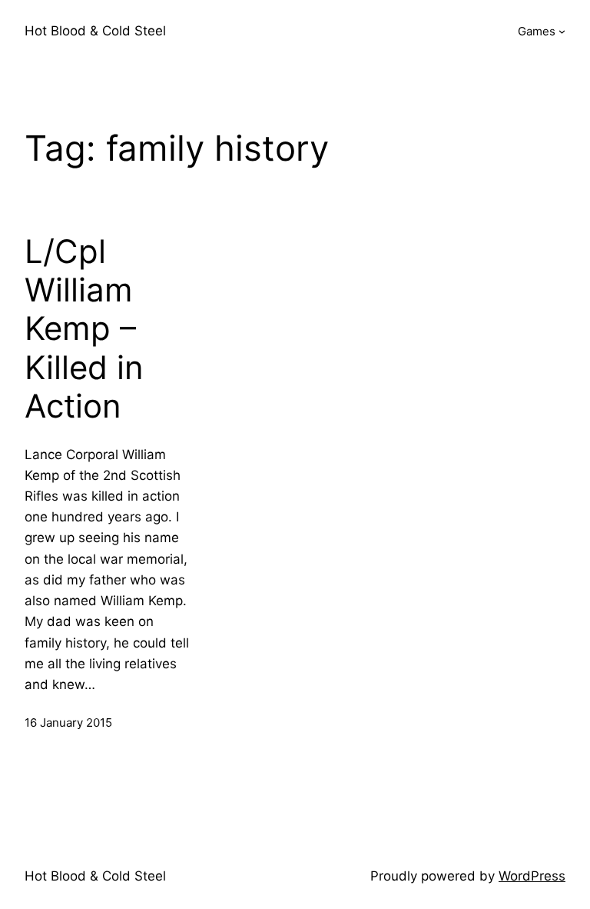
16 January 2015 (68, 722)
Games (536, 31)
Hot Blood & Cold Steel (95, 30)
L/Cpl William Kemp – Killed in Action (84, 329)
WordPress (532, 876)
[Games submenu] (562, 31)
